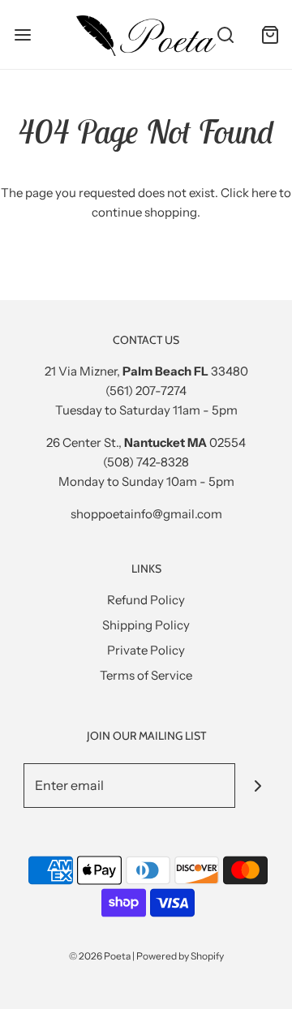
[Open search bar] (225, 34)
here (264, 192)
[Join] (257, 785)
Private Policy (146, 650)
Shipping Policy (146, 625)
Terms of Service (146, 675)
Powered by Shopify (180, 956)
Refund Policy (146, 600)
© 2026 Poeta (100, 956)
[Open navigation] (22, 34)
